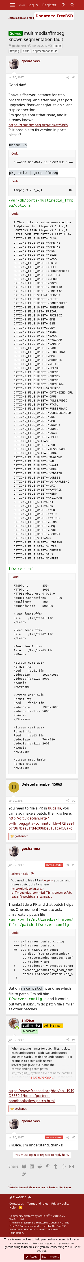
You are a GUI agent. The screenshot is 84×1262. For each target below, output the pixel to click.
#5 (73, 1137)
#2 (73, 801)
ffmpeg (14, 51)
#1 (73, 77)
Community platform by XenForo (37, 1217)
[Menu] (12, 5)
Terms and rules (37, 1203)
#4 (73, 1040)
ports (26, 51)
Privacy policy (60, 1203)
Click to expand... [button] (42, 1078)
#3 (73, 865)
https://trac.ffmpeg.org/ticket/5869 (38, 124)
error (58, 46)
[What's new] (63, 5)
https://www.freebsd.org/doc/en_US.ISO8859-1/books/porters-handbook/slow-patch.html (41, 1095)
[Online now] (17, 1028)
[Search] (72, 5)
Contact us (16, 1203)
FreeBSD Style (21, 1197)
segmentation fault (45, 51)
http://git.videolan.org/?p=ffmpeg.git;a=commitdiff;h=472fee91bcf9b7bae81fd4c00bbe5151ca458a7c (42, 823)
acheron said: (20, 874)
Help (12, 1207)
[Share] (68, 77)
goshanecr (19, 46)
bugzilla (54, 808)
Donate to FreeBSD (54, 15)
